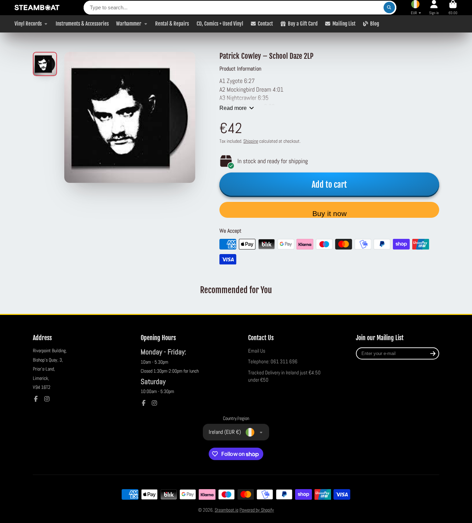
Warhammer (128, 23)
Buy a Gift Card (303, 23)
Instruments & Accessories (82, 23)
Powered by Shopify (256, 510)
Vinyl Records (28, 23)
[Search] (389, 7)
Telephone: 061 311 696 (273, 361)
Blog (374, 23)
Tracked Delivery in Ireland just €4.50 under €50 (284, 376)
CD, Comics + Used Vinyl (220, 23)
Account (434, 7)
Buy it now (329, 213)
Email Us (256, 350)
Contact (265, 23)
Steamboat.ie (226, 510)
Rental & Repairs (172, 23)
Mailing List (344, 23)
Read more (233, 108)
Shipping (250, 141)
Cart (453, 7)
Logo (37, 7)
